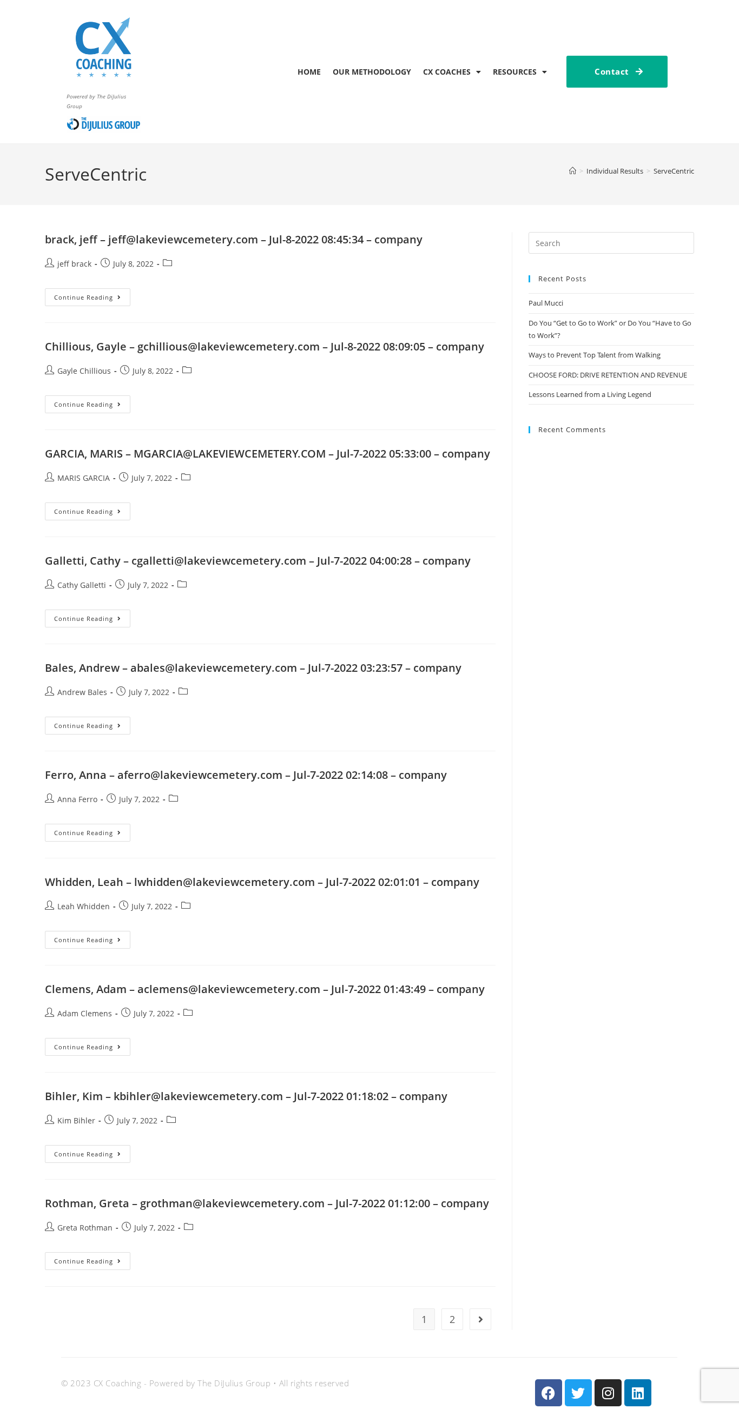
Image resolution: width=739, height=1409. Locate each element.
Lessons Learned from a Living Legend (590, 394)
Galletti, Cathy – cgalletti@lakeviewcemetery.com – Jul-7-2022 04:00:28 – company (258, 560)
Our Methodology (372, 72)
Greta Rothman (85, 1227)
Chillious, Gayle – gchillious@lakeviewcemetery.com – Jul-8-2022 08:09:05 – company (264, 346)
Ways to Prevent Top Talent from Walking (595, 355)
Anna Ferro (77, 799)
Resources (515, 72)
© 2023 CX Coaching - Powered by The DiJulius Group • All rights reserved (205, 1383)
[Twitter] (578, 1392)
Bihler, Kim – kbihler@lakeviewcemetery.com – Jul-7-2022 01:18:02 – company (246, 1096)
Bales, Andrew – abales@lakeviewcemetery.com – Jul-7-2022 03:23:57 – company (253, 667)
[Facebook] (548, 1392)
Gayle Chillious (84, 371)
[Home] (572, 171)
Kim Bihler (76, 1120)
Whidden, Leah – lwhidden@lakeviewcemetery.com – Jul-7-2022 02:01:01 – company (262, 882)
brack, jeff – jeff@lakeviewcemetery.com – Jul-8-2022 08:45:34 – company (234, 239)
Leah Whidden (83, 906)
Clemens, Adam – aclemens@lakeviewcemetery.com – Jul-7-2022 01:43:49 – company (265, 989)
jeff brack (74, 264)
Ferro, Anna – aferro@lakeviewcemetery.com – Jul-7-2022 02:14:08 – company (246, 775)
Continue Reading (92, 294)
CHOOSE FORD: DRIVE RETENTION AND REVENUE (608, 375)
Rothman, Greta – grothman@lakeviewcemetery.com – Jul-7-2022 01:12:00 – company (267, 1203)
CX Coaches (447, 72)
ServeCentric (674, 171)
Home (309, 72)
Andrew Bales (82, 692)
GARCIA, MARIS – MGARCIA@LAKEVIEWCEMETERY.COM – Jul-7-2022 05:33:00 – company (267, 453)
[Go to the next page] (480, 1319)
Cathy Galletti (81, 585)
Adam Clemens (84, 1013)
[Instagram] (608, 1392)
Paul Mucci (546, 303)
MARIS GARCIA (83, 478)
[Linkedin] (637, 1392)
